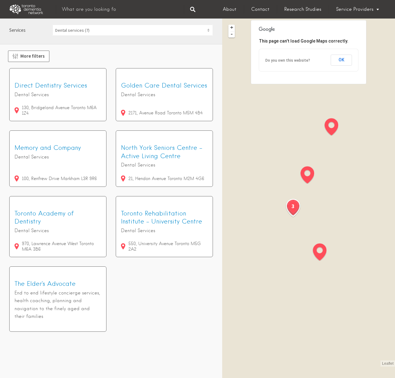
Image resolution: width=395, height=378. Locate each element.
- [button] (231, 34)
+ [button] (231, 27)
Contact (260, 9)
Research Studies (302, 9)
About (229, 9)
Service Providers (354, 9)
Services (17, 30)
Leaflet (387, 363)
